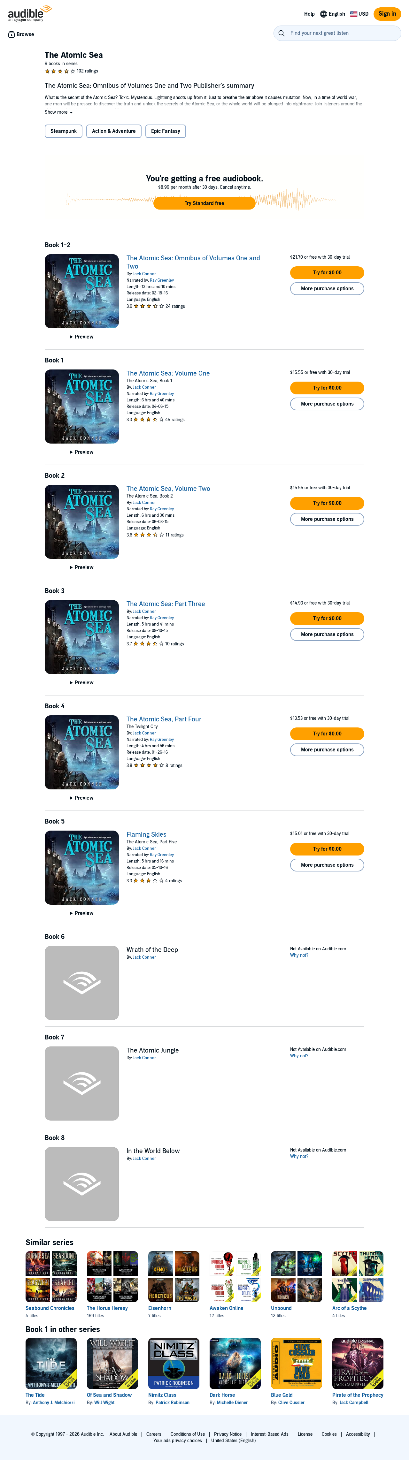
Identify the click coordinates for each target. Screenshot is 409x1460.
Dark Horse (222, 1395)
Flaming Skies (146, 835)
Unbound (281, 1308)
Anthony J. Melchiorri (54, 1402)
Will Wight (104, 1402)
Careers (153, 1434)
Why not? (299, 955)
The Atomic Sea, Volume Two (168, 489)
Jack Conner (144, 274)
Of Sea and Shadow (109, 1395)
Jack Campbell (354, 1402)
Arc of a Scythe (349, 1308)
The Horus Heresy (107, 1308)
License (305, 1434)
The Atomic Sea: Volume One (168, 373)
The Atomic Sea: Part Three (166, 604)
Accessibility (358, 1434)
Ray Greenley (162, 280)
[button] (59, 112)
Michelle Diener (232, 1402)
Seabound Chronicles (50, 1308)
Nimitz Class (162, 1395)
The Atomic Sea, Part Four (164, 719)
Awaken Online (226, 1308)
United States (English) (233, 1440)
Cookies (329, 1434)
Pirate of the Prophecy (357, 1395)
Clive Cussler (291, 1402)
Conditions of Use (188, 1434)
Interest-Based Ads (270, 1434)
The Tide (35, 1395)
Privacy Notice (228, 1434)
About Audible (123, 1434)
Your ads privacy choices (177, 1440)
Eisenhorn (159, 1308)
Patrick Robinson (172, 1402)
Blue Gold (282, 1395)
